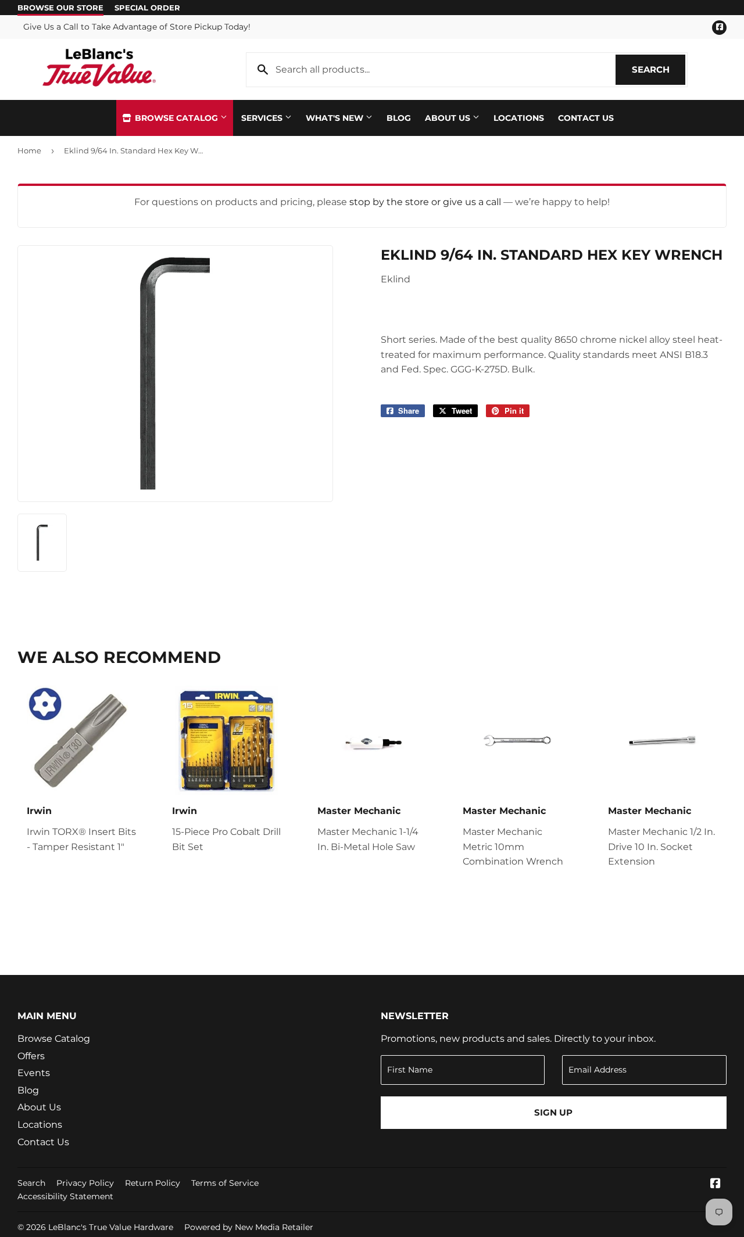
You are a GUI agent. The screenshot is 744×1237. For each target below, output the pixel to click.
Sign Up (553, 1112)
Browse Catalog (176, 118)
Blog (399, 118)
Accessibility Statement (65, 1196)
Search (658, 69)
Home (29, 150)
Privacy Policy (85, 1183)
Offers (31, 1056)
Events (33, 1072)
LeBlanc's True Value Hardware (110, 1227)
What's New (336, 118)
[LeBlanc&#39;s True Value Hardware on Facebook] (715, 1184)
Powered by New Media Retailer (248, 1227)
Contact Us (586, 118)
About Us (449, 118)
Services (263, 118)
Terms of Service (225, 1183)
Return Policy (152, 1183)
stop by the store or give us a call (426, 201)
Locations (518, 118)
